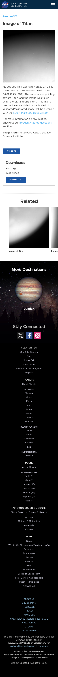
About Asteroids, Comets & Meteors (29, 512)
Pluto (29, 430)
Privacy (29, 611)
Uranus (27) (29, 493)
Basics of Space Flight (29, 574)
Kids (29, 566)
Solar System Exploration (17, 4)
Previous (6, 293)
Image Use (29, 615)
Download (15, 180)
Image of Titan (16, 251)
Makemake (29, 439)
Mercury (29, 393)
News (29, 541)
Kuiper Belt (29, 360)
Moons (29, 463)
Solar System (29, 348)
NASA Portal (29, 623)
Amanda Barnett (37, 652)
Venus (29, 397)
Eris (29, 447)
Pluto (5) (29, 501)
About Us (29, 599)
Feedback (29, 607)
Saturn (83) (29, 489)
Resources (29, 549)
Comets (29, 529)
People (29, 557)
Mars (29, 405)
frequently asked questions (35, 123)
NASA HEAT (29, 586)
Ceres (29, 434)
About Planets (29, 384)
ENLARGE (11, 151)
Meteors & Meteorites (29, 521)
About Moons (29, 467)
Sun (29, 356)
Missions (29, 561)
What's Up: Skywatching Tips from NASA (29, 545)
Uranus (29, 418)
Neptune (29, 422)
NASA (4, 4)
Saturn (29, 413)
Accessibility (29, 631)
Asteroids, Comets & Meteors (29, 508)
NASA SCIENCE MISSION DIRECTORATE (29, 619)
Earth (29, 401)
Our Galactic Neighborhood (17, 11)
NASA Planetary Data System (30, 113)
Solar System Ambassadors (29, 578)
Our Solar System (29, 352)
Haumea (29, 443)
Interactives (29, 570)
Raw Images (10, 16)
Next (51, 293)
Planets (29, 380)
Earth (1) (29, 476)
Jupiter (29, 309)
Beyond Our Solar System (29, 369)
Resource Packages (29, 582)
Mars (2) (29, 480)
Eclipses (29, 373)
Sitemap (29, 627)
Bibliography (29, 603)
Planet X (29, 456)
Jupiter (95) (29, 484)
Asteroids (29, 525)
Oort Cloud (29, 365)
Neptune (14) (29, 497)
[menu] (53, 4)
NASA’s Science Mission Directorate (28, 646)
